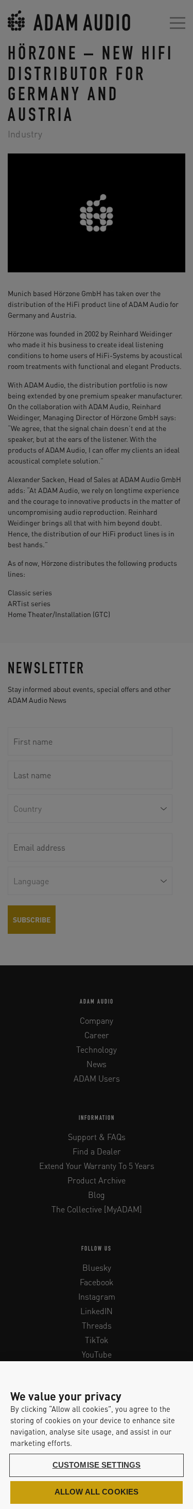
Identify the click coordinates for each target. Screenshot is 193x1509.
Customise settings (96, 1465)
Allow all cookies (97, 1492)
